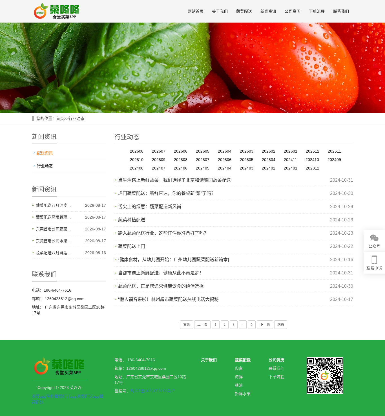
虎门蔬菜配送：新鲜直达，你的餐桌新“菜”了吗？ (167, 193)
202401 (290, 168)
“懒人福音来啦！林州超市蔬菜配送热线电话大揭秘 (168, 299)
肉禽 (239, 368)
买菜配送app (88, 396)
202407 (158, 168)
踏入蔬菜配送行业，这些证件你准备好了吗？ (163, 233)
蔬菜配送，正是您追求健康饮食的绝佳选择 (161, 286)
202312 (312, 168)
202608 (136, 151)
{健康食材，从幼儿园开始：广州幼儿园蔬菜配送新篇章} (173, 259)
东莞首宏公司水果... (53, 241)
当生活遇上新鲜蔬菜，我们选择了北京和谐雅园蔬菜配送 (174, 180)
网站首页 (195, 11)
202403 (246, 168)
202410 (312, 159)
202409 (334, 159)
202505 (246, 159)
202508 (180, 159)
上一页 (202, 325)
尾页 (280, 325)
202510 (136, 159)
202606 (180, 151)
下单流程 (317, 11)
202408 (136, 168)
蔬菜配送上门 (131, 246)
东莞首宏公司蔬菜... (53, 229)
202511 (334, 151)
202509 (158, 159)
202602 (268, 151)
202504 (268, 159)
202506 (224, 159)
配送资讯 (45, 153)
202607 (158, 151)
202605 (202, 151)
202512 (312, 151)
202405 (202, 168)
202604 (224, 151)
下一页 (265, 325)
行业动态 (76, 118)
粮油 (239, 385)
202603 (246, 151)
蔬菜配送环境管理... (53, 217)
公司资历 (292, 11)
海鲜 (239, 377)
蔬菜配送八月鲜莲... (53, 252)
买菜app (39, 396)
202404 (224, 168)
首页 (60, 118)
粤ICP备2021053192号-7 (152, 391)
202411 (290, 159)
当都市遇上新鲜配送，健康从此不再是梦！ (161, 272)
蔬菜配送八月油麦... (53, 205)
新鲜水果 (243, 393)
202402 (268, 168)
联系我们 (341, 11)
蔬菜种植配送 (131, 219)
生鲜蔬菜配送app (62, 396)
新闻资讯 (268, 11)
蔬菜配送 (244, 11)
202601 (290, 151)
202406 (180, 168)
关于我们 (220, 11)
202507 (202, 159)
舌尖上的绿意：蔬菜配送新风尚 (149, 206)
